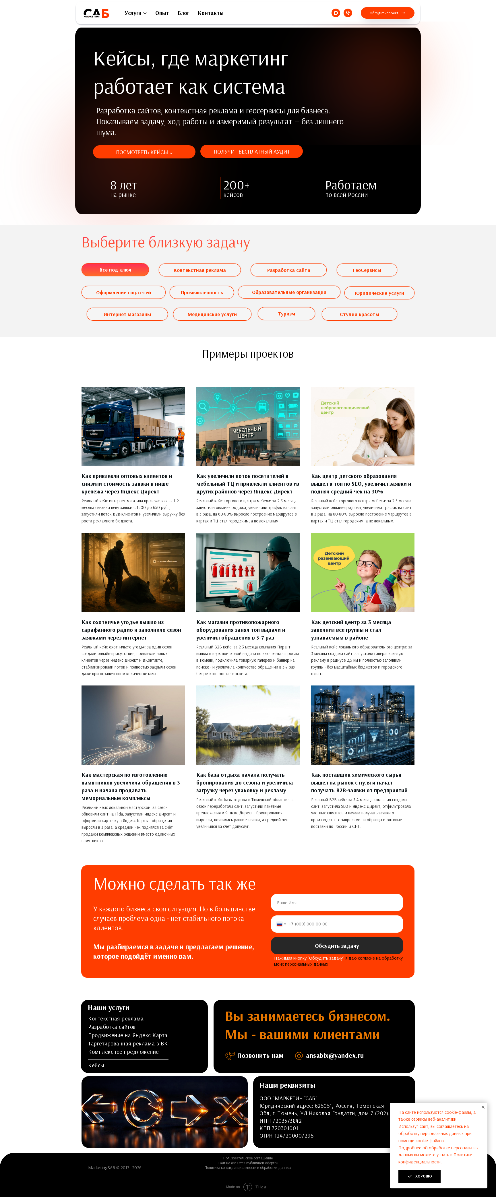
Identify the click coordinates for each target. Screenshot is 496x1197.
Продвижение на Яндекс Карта (128, 1035)
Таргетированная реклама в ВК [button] (128, 1043)
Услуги (133, 12)
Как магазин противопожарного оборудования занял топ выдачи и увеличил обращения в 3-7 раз (240, 629)
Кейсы (96, 1065)
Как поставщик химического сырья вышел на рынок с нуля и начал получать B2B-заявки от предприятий (359, 782)
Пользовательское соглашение (248, 1158)
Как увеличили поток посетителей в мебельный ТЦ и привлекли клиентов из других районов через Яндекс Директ (247, 483)
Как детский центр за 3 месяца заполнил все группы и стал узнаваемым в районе (351, 629)
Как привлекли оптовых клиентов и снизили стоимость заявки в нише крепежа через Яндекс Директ (127, 483)
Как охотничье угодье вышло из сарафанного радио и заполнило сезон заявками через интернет (131, 629)
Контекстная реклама (116, 1018)
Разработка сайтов (112, 1026)
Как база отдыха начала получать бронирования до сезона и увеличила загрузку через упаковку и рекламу (244, 782)
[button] (387, 13)
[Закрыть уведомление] (483, 1107)
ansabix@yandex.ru (335, 1055)
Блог (183, 12)
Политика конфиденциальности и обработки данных (248, 1167)
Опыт (162, 12)
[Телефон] (348, 13)
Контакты (211, 12)
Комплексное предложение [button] (123, 1051)
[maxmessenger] (336, 13)
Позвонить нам (260, 1055)
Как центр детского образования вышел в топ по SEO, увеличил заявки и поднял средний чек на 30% (361, 483)
